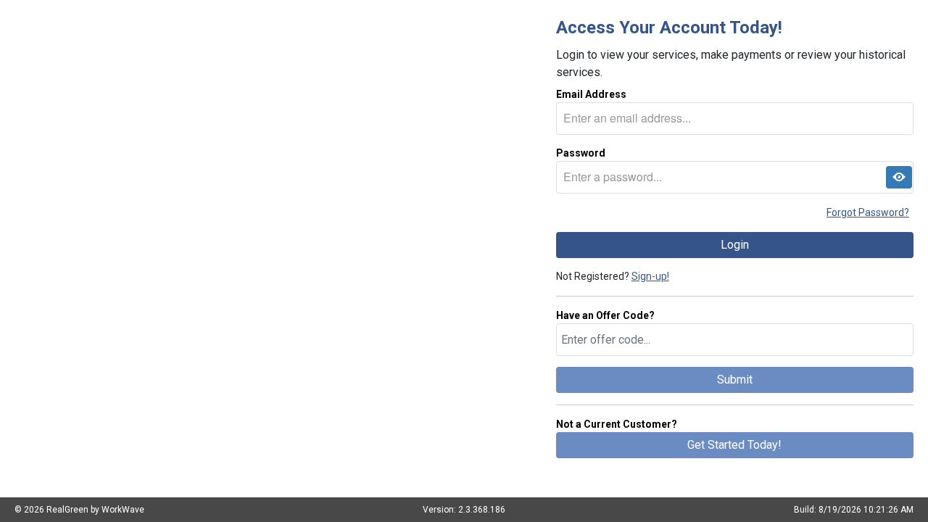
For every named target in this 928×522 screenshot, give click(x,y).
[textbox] (735, 118)
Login (735, 245)
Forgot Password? (867, 212)
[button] (899, 177)
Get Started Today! (734, 445)
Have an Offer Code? (605, 315)
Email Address (591, 94)
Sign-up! (650, 276)
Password (580, 153)
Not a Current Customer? (616, 424)
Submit (735, 379)
